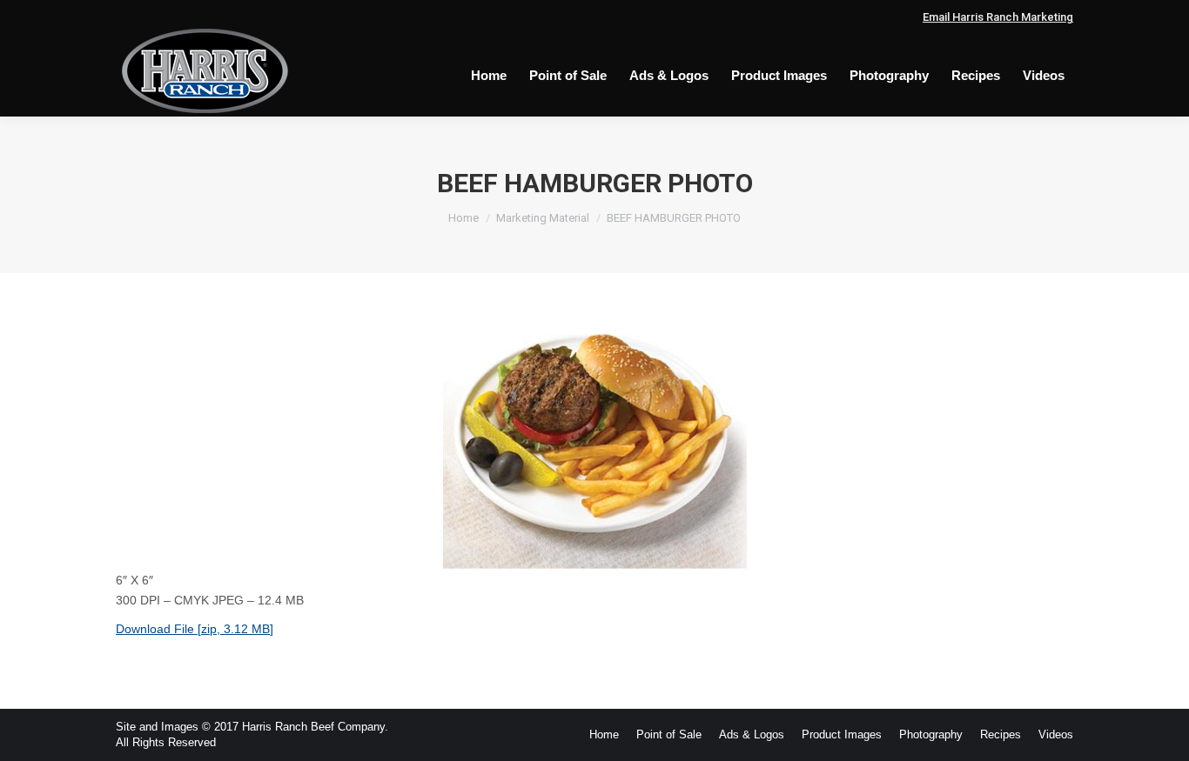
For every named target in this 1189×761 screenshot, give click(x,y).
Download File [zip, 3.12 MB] (194, 629)
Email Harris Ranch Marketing (998, 16)
